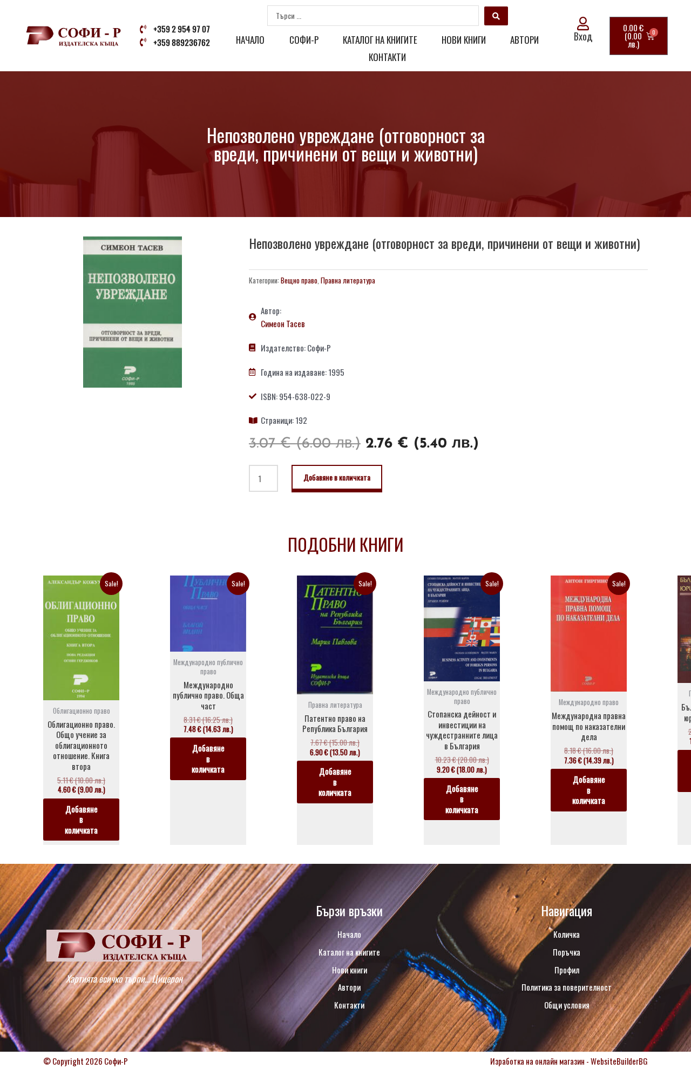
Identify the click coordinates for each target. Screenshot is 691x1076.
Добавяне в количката (336, 477)
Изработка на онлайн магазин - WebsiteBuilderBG (569, 1061)
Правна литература (348, 280)
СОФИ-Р (304, 39)
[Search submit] (496, 15)
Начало (250, 39)
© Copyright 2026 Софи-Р (85, 1061)
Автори (524, 39)
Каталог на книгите (380, 39)
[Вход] (583, 23)
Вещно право (299, 280)
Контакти (387, 57)
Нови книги (464, 39)
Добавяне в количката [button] (81, 819)
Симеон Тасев (283, 323)
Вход (583, 36)
